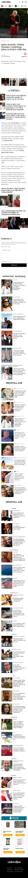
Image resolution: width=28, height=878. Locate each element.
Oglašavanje (10, 871)
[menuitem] (22, 2)
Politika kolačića (19, 871)
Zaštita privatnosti (19, 869)
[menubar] (22, 2)
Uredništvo (9, 869)
